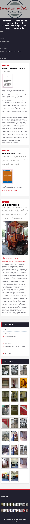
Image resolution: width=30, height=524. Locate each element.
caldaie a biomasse (6, 157)
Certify (23, 519)
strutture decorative (7, 165)
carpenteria (5, 159)
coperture (22, 159)
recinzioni (13, 163)
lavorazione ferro (22, 161)
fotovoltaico (12, 160)
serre (26, 163)
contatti (2, 45)
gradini (17, 160)
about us (2, 34)
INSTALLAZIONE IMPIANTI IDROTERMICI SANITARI (10, 51)
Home (1, 31)
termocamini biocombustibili (16, 167)
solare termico (5, 164)
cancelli (20, 157)
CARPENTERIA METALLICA (5, 41)
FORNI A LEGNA (3, 48)
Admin (4, 71)
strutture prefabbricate (19, 165)
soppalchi (12, 164)
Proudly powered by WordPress (11, 519)
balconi (21, 156)
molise (4, 163)
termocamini (5, 167)
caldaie (25, 156)
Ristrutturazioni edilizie (11, 154)
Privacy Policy (3, 58)
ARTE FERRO (3, 38)
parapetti (8, 163)
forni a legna (5, 160)
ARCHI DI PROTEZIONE (10, 205)
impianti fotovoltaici (7, 161)
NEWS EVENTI (3, 55)
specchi (17, 164)
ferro (26, 159)
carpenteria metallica (14, 159)
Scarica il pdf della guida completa (9, 190)
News (9, 71)
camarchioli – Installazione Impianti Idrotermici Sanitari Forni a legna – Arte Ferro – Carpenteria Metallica (15, 25)
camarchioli (14, 157)
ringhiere (19, 163)
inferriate (15, 161)
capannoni (24, 157)
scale (23, 163)
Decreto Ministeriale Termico (13, 69)
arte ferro (16, 156)
